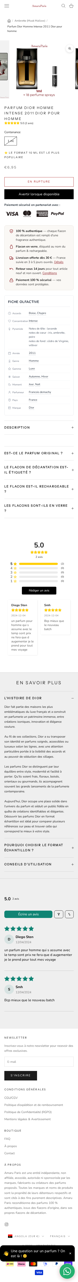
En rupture (39, 182)
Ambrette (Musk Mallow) (30, 20)
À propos (10, 1146)
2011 (32, 353)
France (33, 400)
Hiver (44, 376)
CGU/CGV (11, 1098)
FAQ (7, 1139)
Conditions (49, 273)
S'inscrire (21, 1075)
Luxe (32, 369)
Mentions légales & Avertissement (27, 1119)
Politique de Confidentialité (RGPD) (28, 1112)
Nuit (37, 384)
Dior (31, 408)
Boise (32, 313)
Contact (9, 1153)
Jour (31, 384)
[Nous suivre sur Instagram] (6, 1224)
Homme (34, 361)
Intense (33, 321)
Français (58, 1236)
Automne (34, 376)
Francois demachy (40, 392)
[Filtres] (58, 914)
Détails (58, 262)
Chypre (41, 313)
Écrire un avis (28, 914)
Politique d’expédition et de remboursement (33, 1105)
